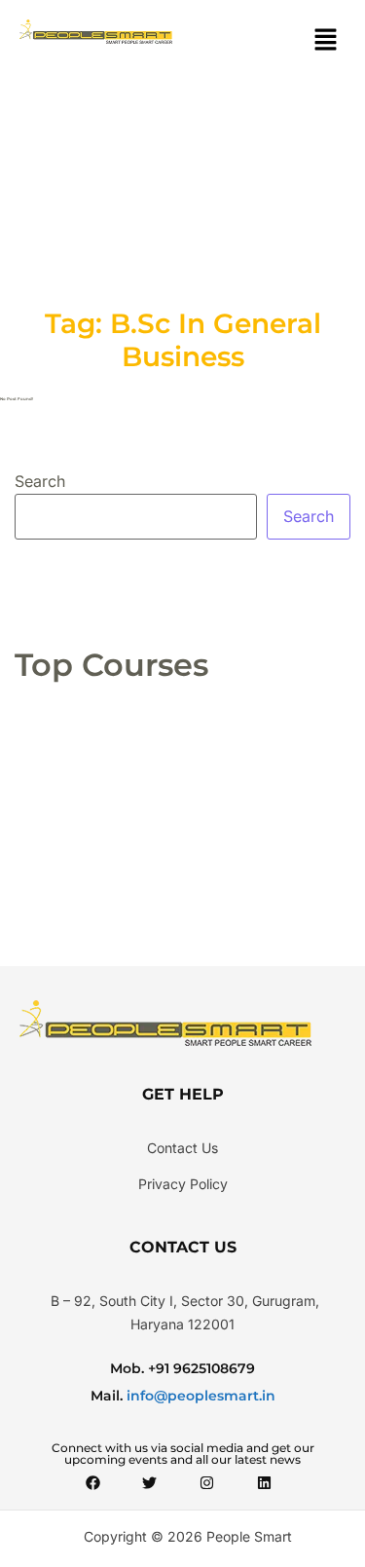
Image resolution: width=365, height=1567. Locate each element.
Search (40, 481)
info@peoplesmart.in (199, 1395)
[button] (326, 40)
